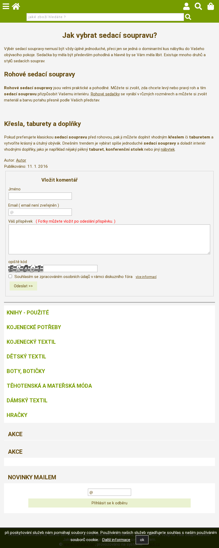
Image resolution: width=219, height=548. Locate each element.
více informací (146, 277)
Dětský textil (26, 356)
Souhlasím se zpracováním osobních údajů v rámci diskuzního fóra (73, 276)
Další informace (116, 539)
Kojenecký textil (31, 342)
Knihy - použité (28, 312)
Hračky (17, 415)
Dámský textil (27, 400)
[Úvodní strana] (18, 7)
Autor (21, 160)
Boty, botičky (26, 371)
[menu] (6, 6)
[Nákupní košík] (213, 7)
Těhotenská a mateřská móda (49, 386)
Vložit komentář (59, 180)
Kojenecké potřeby (34, 327)
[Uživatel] (189, 7)
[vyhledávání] (201, 7)
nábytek (168, 149)
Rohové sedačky (105, 94)
